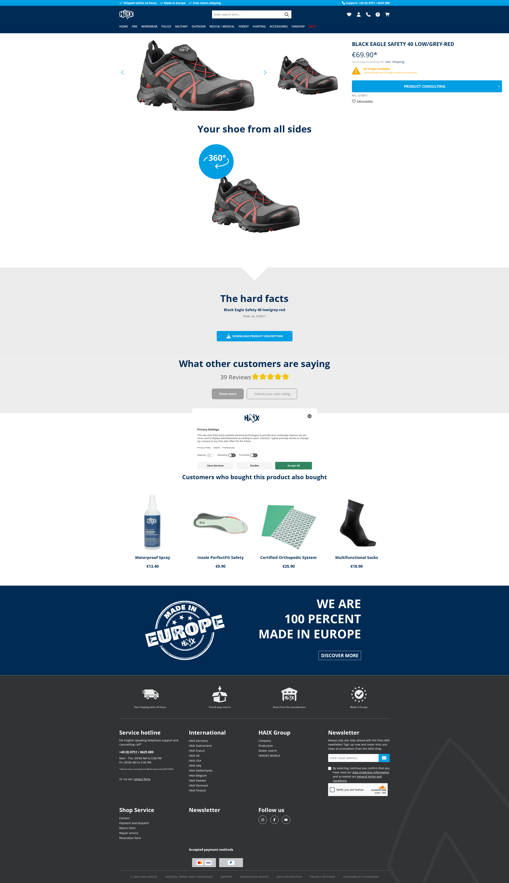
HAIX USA (195, 760)
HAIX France (197, 751)
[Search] (286, 14)
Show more (227, 394)
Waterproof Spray (152, 557)
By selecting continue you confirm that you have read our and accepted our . (361, 774)
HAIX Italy (195, 765)
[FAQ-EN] (378, 14)
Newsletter (204, 810)
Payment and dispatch (134, 823)
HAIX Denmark (198, 785)
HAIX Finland (197, 790)
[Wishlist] (349, 14)
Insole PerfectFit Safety (220, 557)
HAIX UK (194, 755)
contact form (141, 779)
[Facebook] (274, 820)
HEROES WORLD (269, 755)
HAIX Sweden (197, 780)
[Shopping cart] (386, 14)
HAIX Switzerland (200, 746)
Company (264, 741)
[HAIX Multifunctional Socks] (356, 522)
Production (265, 746)
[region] (191, 72)
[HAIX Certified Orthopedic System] (288, 522)
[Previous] (122, 72)
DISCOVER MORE (339, 655)
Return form (127, 828)
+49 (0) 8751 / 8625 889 (136, 752)
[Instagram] (262, 820)
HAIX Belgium (198, 775)
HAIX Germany (198, 741)
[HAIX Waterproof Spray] (152, 522)
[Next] (265, 72)
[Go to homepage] (139, 14)
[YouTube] (286, 820)
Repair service (128, 833)
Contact (124, 818)
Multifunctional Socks (356, 557)
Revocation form (130, 838)
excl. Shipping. (395, 62)
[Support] (368, 14)
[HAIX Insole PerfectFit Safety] (220, 522)
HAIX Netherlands (201, 770)
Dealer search (267, 751)
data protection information (370, 772)
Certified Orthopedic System (288, 557)
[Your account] (358, 14)
